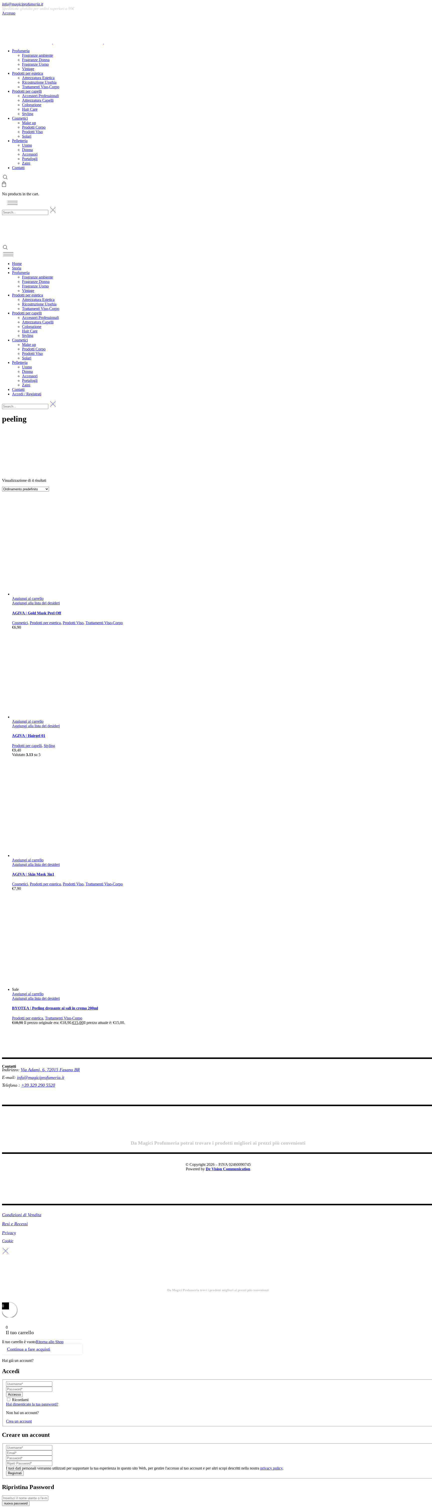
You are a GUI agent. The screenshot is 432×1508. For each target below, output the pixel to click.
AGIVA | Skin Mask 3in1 (33, 874)
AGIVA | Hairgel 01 (28, 736)
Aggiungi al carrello (28, 598)
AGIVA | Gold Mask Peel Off (36, 613)
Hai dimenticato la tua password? (32, 1404)
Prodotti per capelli (27, 746)
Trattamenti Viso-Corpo (104, 623)
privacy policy (271, 1468)
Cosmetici (20, 623)
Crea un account (19, 1421)
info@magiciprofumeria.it (22, 4)
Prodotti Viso (73, 623)
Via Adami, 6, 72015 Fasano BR (50, 1069)
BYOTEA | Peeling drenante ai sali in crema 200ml (55, 1008)
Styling (49, 746)
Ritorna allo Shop (50, 1342)
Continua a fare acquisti (28, 1349)
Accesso (8, 13)
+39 (25, 1085)
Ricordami (20, 1400)
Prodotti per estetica (45, 623)
